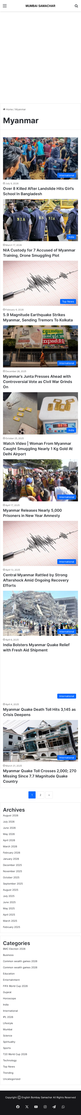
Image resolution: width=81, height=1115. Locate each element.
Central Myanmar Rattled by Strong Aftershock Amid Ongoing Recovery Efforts (36, 580)
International (10, 1010)
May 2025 (9, 908)
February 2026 (11, 852)
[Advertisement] (40, 55)
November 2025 (12, 871)
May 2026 (9, 833)
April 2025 (9, 914)
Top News (9, 1066)
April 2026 (9, 840)
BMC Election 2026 (14, 948)
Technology (10, 1060)
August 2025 (10, 889)
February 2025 (11, 926)
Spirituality (9, 1041)
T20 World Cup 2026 (15, 1054)
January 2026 (11, 858)
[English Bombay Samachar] (40, 6)
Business (8, 954)
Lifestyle (8, 1023)
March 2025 (10, 920)
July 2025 (9, 895)
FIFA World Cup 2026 (15, 985)
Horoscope (9, 998)
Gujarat (7, 992)
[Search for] (76, 7)
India (5, 1004)
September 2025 (13, 883)
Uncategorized (11, 1078)
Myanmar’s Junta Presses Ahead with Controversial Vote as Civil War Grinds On (37, 381)
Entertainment (11, 979)
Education (9, 973)
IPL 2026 (8, 1016)
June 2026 (9, 827)
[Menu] (5, 7)
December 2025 (12, 864)
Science (7, 1035)
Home (9, 109)
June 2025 (9, 902)
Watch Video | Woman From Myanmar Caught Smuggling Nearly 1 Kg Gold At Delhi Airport (38, 448)
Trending (8, 1072)
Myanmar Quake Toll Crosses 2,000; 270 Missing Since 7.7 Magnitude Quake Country (39, 776)
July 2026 (9, 821)
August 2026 (10, 815)
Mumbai (7, 1029)
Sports (7, 1047)
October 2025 (11, 877)
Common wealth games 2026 (20, 961)
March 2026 (10, 846)
